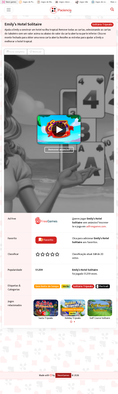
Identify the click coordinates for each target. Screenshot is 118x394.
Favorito (48, 240)
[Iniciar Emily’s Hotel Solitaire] (59, 129)
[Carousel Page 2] (74, 322)
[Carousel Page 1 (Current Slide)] (71, 322)
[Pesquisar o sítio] (112, 10)
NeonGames (63, 375)
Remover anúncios (59, 149)
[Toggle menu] (8, 10)
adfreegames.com (96, 226)
